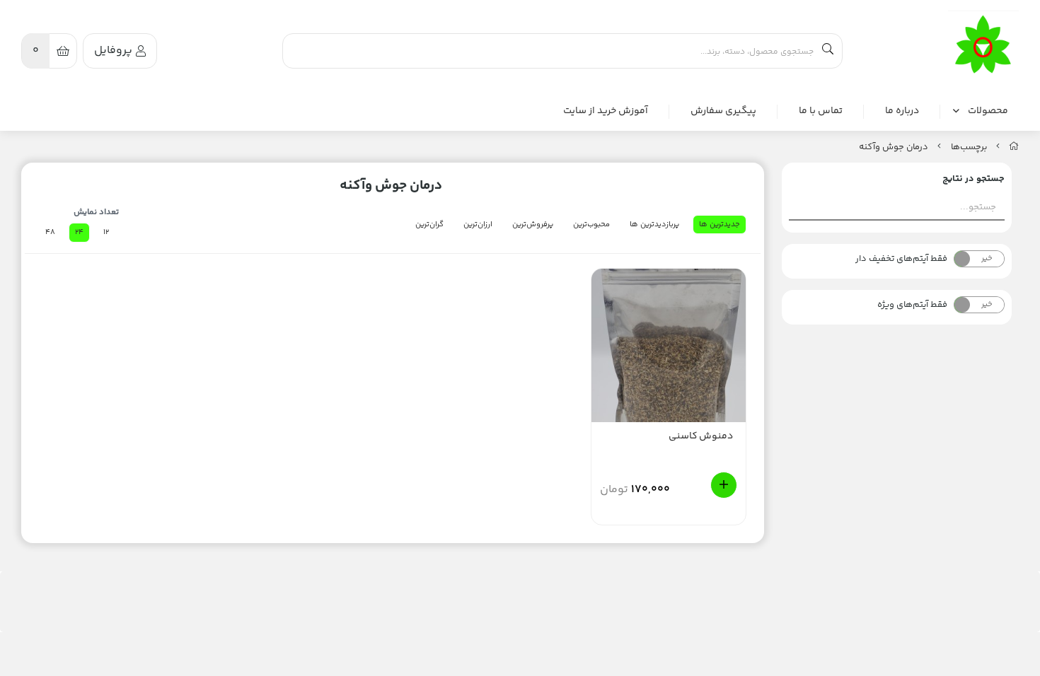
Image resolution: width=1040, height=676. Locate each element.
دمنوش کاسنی (701, 436)
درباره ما (902, 111)
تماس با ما (821, 111)
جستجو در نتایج (973, 179)
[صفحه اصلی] (1014, 147)
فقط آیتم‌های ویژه (912, 305)
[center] (828, 51)
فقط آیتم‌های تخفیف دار (901, 259)
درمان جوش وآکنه (893, 147)
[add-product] (723, 485)
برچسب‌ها (969, 147)
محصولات (988, 111)
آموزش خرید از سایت (605, 111)
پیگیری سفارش (723, 111)
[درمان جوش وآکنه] (983, 45)
